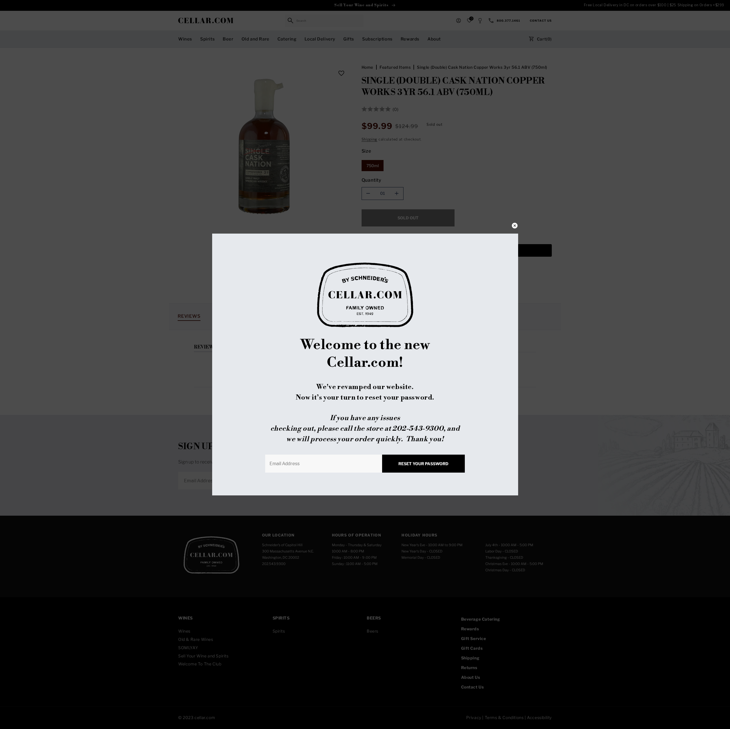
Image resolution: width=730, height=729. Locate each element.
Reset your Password (423, 463)
